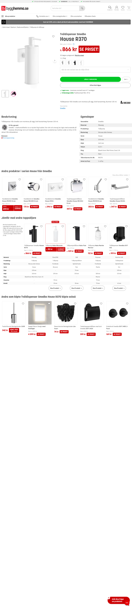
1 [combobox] (125, 79)
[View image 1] (5, 93)
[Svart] (75, 62)
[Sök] (82, 8)
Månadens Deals (90, 16)
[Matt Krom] (69, 62)
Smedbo (62, 108)
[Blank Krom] (62, 62)
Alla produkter (10, 16)
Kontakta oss (43, 16)
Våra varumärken (76, 16)
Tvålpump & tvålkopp (37, 27)
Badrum (13, 27)
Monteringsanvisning (8, 138)
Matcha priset (79, 55)
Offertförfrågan (95, 85)
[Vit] (81, 62)
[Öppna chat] (127, 603)
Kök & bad (6, 27)
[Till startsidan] (14, 8)
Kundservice (109, 9)
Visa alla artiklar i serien (120, 175)
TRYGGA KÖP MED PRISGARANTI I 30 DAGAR (45, 1)
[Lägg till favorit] (53, 36)
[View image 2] (13, 93)
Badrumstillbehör (23, 27)
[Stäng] (108, 597)
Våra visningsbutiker (59, 16)
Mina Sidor (116, 9)
